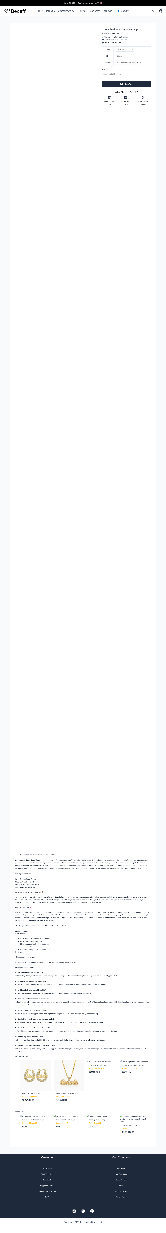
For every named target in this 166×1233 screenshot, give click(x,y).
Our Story (121, 1168)
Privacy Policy (121, 1197)
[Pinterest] (92, 1211)
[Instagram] (83, 1211)
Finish (104, 49)
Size (103, 57)
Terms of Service (121, 1191)
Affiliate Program (121, 1180)
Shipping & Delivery (47, 1185)
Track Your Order (47, 1174)
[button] (75, 11)
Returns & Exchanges (47, 1191)
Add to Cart (126, 92)
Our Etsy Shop (121, 1174)
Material (105, 65)
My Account (47, 1168)
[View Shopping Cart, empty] (159, 11)
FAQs (47, 1197)
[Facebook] (74, 1211)
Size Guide (47, 1180)
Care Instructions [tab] (33, 731)
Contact (121, 1185)
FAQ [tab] (55, 731)
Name (105, 78)
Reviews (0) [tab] (47, 731)
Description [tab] (20, 731)
